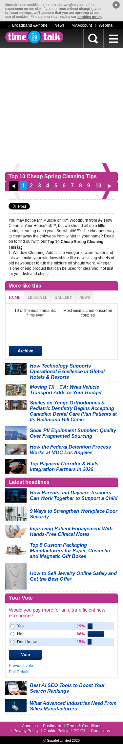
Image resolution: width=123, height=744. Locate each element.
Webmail (106, 25)
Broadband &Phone (30, 25)
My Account (82, 25)
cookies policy (89, 17)
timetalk (34, 37)
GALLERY (63, 297)
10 (98, 185)
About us (30, 726)
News (59, 25)
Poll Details (19, 672)
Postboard (52, 726)
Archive (25, 350)
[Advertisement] (61, 110)
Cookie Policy (56, 731)
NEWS (84, 297)
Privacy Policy (25, 731)
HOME (14, 297)
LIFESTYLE (37, 297)
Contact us (100, 731)
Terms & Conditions (84, 726)
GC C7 (79, 731)
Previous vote (21, 665)
